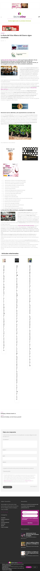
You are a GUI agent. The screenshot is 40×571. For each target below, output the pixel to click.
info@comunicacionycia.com (8, 480)
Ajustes (35, 567)
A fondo (2, 520)
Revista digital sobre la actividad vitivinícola (19, 21)
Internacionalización (5, 522)
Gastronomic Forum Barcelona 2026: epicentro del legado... (32, 534)
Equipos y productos (5, 519)
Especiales (3, 524)
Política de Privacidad (28, 480)
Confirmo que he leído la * (30, 519)
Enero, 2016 (2, 40)
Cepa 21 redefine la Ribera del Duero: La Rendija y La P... (32, 544)
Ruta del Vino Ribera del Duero (9, 60)
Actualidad (2, 33)
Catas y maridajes (4, 527)
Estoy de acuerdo (7, 471)
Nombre (4, 449)
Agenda (2, 525)
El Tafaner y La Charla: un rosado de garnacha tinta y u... (32, 553)
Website (4, 462)
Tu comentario (6, 439)
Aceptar (28, 567)
